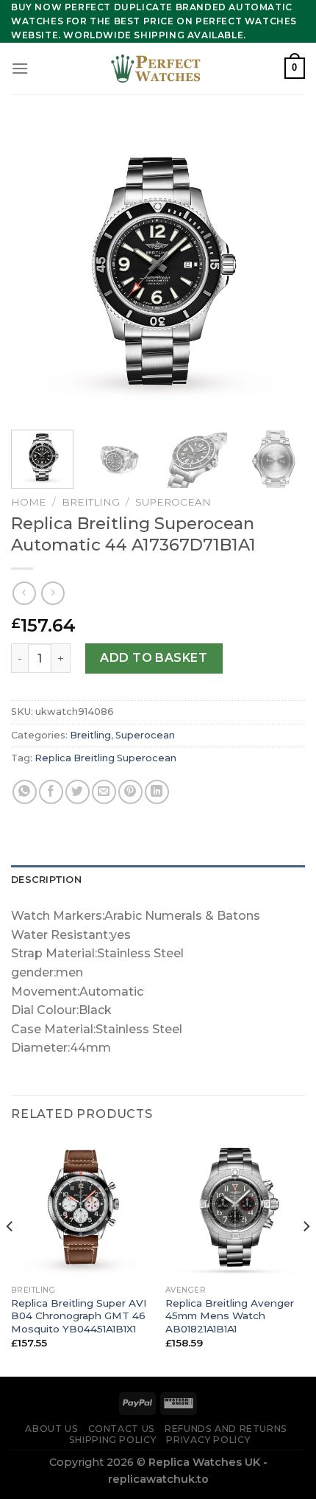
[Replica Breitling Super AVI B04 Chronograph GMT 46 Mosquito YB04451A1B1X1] (81, 1208)
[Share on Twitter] (77, 792)
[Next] (280, 271)
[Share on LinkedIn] (157, 792)
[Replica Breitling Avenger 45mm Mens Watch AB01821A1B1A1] (235, 1208)
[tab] (158, 880)
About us (51, 1428)
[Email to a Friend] (104, 792)
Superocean (173, 502)
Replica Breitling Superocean (105, 758)
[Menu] (20, 68)
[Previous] (35, 271)
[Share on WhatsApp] (24, 792)
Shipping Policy (113, 1439)
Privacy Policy (208, 1439)
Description (46, 879)
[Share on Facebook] (51, 792)
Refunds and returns (226, 1428)
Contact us (121, 1428)
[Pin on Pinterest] (130, 792)
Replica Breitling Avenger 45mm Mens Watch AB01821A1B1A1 (229, 1316)
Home (28, 502)
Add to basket (153, 658)
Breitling (91, 502)
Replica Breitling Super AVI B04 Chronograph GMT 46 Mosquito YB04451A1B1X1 (79, 1316)
